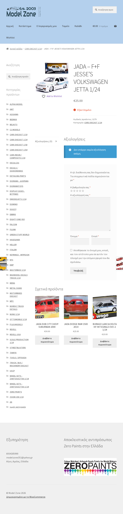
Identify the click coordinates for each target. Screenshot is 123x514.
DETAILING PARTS (18, 176)
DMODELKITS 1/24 (18, 199)
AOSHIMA (14, 114)
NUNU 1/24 (15, 314)
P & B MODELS (16, 324)
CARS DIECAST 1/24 (33, 48)
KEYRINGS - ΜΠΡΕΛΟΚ (19, 254)
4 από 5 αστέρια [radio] (80, 191)
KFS (11, 259)
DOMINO (14, 204)
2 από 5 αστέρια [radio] (74, 191)
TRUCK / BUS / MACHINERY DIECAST (19, 364)
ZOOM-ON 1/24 (16, 397)
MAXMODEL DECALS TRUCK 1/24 (19, 276)
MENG (12, 283)
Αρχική (10, 26)
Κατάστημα (25, 26)
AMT (12, 109)
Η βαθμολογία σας (80, 187)
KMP (12, 265)
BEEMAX (13, 119)
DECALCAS (14, 162)
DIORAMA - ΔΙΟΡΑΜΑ (19, 181)
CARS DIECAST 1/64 (18, 149)
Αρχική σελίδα (16, 48)
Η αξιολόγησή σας (80, 195)
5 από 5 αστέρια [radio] (83, 191)
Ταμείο (65, 26)
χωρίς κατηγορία (18, 407)
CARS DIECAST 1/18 (18, 134)
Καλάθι (78, 26)
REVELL (13, 329)
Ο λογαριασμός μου (46, 26)
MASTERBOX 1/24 (18, 270)
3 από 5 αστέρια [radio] (77, 191)
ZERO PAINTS (16, 392)
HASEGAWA (15, 239)
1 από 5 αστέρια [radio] (71, 191)
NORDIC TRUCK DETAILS (17, 308)
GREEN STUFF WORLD (19, 234)
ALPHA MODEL (16, 104)
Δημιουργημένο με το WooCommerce (25, 496)
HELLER (13, 244)
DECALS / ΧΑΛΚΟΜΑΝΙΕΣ (16, 169)
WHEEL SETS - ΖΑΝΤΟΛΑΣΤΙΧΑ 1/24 (19, 385)
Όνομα (74, 236)
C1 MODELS (15, 129)
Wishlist (10, 37)
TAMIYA (13, 352)
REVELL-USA (15, 334)
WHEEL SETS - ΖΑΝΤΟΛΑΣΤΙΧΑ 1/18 (19, 377)
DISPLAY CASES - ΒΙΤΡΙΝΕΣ (17, 192)
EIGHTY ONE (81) (17, 219)
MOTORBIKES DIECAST (16, 295)
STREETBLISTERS (18, 347)
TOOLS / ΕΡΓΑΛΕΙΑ (18, 357)
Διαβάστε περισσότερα (47, 340)
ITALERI (13, 249)
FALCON (13, 224)
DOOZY (13, 209)
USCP (12, 370)
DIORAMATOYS (16, 186)
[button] (64, 67)
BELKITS (13, 124)
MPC (12, 301)
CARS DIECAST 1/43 (18, 144)
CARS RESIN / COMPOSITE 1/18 (17, 156)
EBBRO (13, 214)
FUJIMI (13, 229)
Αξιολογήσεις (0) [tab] (43, 141)
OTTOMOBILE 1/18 (18, 319)
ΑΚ (11, 402)
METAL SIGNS (16, 288)
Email (95, 236)
